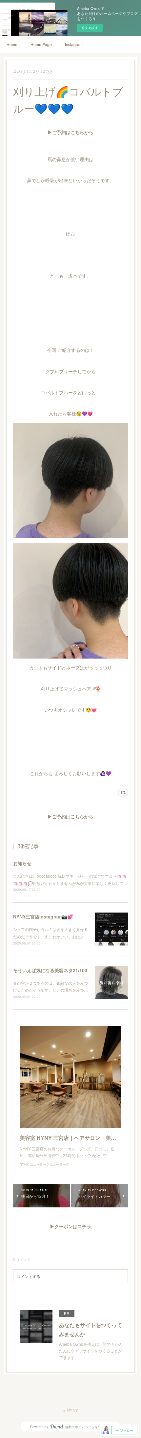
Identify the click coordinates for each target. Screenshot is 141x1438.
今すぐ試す (90, 27)
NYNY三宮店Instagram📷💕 (43, 916)
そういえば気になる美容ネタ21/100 (50, 970)
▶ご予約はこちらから (70, 133)
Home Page (41, 44)
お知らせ (22, 863)
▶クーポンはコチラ (70, 1227)
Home (12, 44)
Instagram (74, 44)
